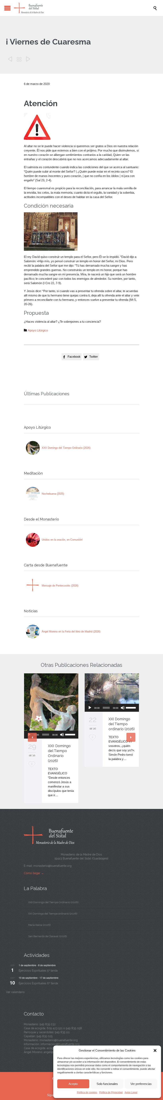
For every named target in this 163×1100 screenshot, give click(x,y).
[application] (51, 735)
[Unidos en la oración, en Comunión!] (33, 540)
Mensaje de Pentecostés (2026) (60, 585)
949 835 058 (74, 1028)
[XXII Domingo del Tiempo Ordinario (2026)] (33, 448)
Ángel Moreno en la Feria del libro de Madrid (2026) (71, 631)
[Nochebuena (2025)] (33, 494)
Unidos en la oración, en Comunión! (62, 539)
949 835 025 (44, 1036)
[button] (155, 1050)
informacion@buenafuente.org (60, 1044)
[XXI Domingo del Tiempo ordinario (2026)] (112, 688)
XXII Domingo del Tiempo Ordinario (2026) (66, 447)
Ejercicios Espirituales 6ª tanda (38, 983)
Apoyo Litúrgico (38, 330)
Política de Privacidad (111, 1092)
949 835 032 (48, 1024)
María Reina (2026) (39, 924)
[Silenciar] (62, 735)
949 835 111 (62, 1032)
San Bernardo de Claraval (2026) (47, 936)
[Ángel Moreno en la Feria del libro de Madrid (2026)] (33, 632)
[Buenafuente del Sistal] (83, 8)
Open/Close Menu (7, 8)
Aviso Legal (131, 1092)
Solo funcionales (107, 1083)
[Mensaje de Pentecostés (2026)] (33, 586)
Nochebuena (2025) (53, 493)
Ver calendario (15, 992)
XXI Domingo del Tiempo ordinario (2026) (122, 724)
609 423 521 (54, 1028)
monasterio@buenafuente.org (52, 865)
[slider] (70, 734)
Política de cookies (87, 1092)
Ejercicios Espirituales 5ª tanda (38, 970)
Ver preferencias (141, 1083)
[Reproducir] (90, 708)
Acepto (73, 1083)
